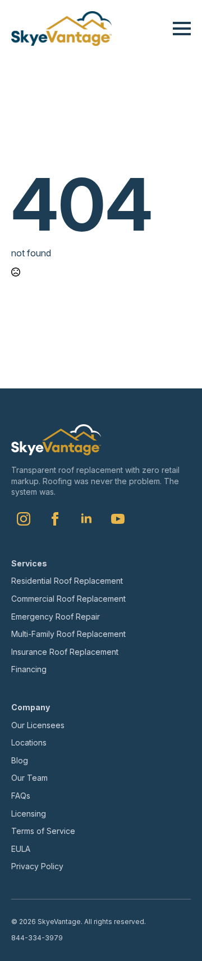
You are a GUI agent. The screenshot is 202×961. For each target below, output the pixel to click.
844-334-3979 (37, 938)
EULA (20, 849)
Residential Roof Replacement (67, 580)
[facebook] (55, 519)
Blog (19, 760)
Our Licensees (38, 725)
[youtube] (117, 519)
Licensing (28, 813)
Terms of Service (43, 831)
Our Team (29, 777)
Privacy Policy (37, 866)
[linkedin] (86, 519)
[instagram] (23, 519)
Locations (29, 742)
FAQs (20, 795)
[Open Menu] (182, 28)
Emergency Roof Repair (55, 616)
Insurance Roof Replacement (64, 652)
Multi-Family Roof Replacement (68, 634)
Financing (29, 669)
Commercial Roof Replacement (68, 598)
